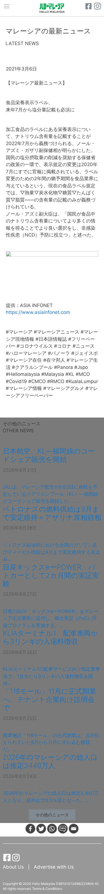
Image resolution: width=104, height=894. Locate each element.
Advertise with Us (54, 867)
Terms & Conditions (47, 889)
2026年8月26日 (20, 652)
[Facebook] (30, 828)
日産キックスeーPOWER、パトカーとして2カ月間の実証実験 (51, 575)
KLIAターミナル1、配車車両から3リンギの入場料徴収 (50, 637)
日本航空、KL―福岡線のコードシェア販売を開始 (49, 455)
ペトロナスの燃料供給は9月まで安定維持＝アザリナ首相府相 (52, 513)
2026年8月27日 (20, 594)
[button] (52, 814)
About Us (14, 867)
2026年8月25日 (20, 718)
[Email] (73, 828)
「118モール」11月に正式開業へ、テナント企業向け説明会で (49, 699)
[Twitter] (41, 828)
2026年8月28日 (20, 528)
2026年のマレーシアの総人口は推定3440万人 (50, 761)
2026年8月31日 (20, 470)
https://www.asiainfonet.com (38, 312)
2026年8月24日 (20, 776)
